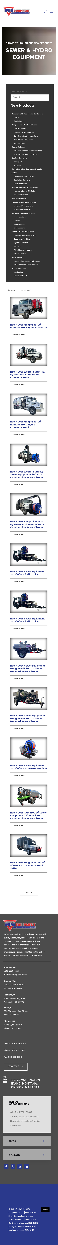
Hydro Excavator (21, 243)
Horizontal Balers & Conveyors (25, 187)
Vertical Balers (20, 143)
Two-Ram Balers (21, 195)
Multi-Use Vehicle (19, 198)
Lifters (17, 221)
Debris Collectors (19, 147)
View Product (18, 335)
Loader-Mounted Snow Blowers (27, 261)
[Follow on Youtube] (19, 1166)
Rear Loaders (19, 224)
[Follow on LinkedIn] (26, 1166)
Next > (29, 893)
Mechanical (18, 272)
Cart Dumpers (20, 129)
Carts (16, 118)
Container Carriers (22, 180)
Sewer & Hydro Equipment (23, 232)
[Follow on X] (13, 1166)
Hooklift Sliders (20, 184)
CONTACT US (15, 1066)
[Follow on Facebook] (6, 1166)
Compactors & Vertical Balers (24, 125)
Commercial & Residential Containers (27, 114)
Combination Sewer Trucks (25, 235)
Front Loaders (20, 217)
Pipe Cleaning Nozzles (23, 250)
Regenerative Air (21, 276)
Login (45, 1209)
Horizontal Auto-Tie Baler (25, 191)
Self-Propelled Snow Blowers (26, 265)
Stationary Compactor (23, 139)
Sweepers (18, 162)
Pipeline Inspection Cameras (24, 202)
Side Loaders (19, 228)
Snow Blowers (17, 257)
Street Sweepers (19, 268)
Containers (18, 121)
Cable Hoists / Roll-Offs (24, 176)
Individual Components (23, 206)
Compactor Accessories (24, 132)
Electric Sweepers (19, 158)
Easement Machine (22, 239)
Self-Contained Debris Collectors (28, 151)
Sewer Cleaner (20, 254)
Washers (17, 165)
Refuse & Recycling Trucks (23, 213)
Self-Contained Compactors (26, 136)
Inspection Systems (22, 209)
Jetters (17, 246)
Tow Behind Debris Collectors (26, 154)
